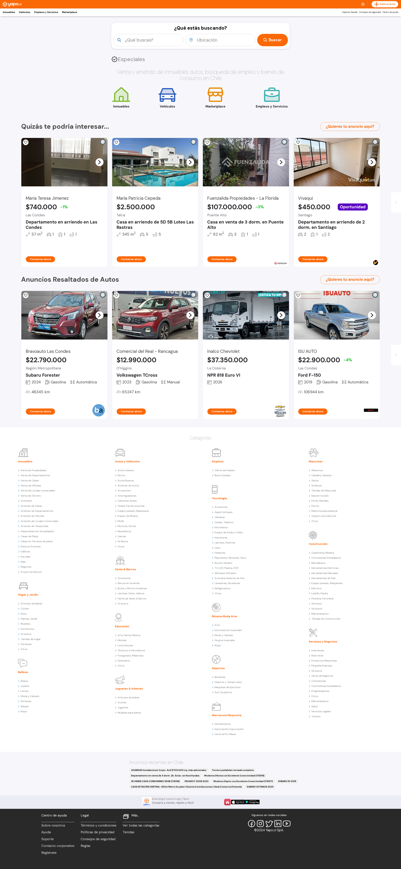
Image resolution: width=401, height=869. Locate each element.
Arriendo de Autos (128, 485)
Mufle (121, 521)
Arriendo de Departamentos (37, 511)
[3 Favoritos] (298, 295)
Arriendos (26, 500)
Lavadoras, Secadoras (227, 583)
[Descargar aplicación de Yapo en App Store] (238, 802)
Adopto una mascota (323, 516)
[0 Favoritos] (26, 142)
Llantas (122, 536)
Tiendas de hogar (31, 639)
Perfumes (26, 701)
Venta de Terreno (31, 495)
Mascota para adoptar (324, 511)
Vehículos (24, 12)
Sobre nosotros (53, 825)
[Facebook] (251, 823)
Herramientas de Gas (323, 578)
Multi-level (317, 655)
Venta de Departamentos (35, 475)
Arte (217, 625)
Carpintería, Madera (322, 552)
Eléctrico (316, 588)
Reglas (85, 846)
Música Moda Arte (224, 616)
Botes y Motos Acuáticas (132, 588)
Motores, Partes (127, 526)
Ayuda (46, 832)
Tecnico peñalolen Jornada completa (233, 770)
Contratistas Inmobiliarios (326, 557)
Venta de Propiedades (33, 470)
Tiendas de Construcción (325, 618)
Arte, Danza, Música (129, 635)
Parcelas (25, 556)
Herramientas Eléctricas (325, 568)
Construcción (318, 544)
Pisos (24, 613)
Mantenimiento (320, 613)
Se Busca (123, 541)
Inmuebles (9, 12)
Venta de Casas (30, 480)
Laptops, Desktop (225, 542)
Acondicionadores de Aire (230, 578)
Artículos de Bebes (31, 603)
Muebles (25, 623)
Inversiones (317, 650)
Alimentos (317, 470)
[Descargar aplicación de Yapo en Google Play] (252, 802)
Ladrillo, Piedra (319, 593)
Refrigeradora (222, 588)
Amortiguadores (127, 495)
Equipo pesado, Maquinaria (133, 511)
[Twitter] (269, 823)
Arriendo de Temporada (34, 526)
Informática (221, 527)
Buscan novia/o (320, 495)
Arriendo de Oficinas (32, 516)
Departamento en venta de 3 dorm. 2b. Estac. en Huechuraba (165, 775)
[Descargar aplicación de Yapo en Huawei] (227, 802)
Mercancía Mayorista (226, 715)
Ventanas (26, 644)
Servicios (316, 603)
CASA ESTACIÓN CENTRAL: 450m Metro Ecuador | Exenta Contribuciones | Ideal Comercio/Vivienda (186, 786)
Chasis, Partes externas (131, 506)
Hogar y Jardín (28, 595)
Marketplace (69, 12)
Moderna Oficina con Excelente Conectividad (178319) (234, 775)
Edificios (25, 551)
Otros (24, 649)
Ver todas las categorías (141, 825)
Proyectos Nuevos (31, 572)
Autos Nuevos (126, 480)
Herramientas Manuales (324, 573)
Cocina (25, 608)
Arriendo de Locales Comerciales (39, 521)
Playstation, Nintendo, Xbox (230, 557)
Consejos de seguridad (370, 12)
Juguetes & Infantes (129, 688)
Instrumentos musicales (228, 630)
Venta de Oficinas (31, 485)
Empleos (218, 461)
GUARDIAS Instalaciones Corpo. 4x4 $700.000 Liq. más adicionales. (169, 770)
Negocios (26, 566)
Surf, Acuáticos (223, 692)
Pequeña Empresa (321, 665)
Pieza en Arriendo (31, 546)
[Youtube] (286, 823)
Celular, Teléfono (224, 522)
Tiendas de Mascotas (323, 490)
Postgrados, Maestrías (130, 655)
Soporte (47, 839)
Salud (314, 706)
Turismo (315, 716)
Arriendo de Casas (31, 506)
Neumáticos (124, 531)
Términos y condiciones (98, 825)
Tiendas (128, 832)
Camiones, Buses (127, 500)
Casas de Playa (29, 536)
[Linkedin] (277, 823)
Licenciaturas (125, 645)
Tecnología (219, 498)
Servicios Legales (321, 711)
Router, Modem (223, 563)
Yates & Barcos (125, 569)
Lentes (25, 691)
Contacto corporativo (57, 846)
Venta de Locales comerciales (38, 490)
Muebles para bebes (129, 712)
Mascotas (316, 461)
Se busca (26, 634)
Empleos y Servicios (46, 12)
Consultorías (318, 681)
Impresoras (221, 537)
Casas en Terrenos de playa (37, 541)
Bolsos (24, 681)
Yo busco (123, 603)
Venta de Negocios (322, 675)
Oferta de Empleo (225, 470)
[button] (99, 162)
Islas (23, 561)
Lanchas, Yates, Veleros (131, 593)
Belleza (23, 672)
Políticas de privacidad (97, 832)
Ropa (24, 711)
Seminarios (124, 660)
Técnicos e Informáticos (131, 650)
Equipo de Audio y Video (229, 532)
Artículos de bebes (128, 697)
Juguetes (123, 707)
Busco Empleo (223, 475)
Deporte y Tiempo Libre (228, 682)
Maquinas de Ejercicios (228, 687)
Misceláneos (318, 563)
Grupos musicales (225, 640)
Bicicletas (220, 677)
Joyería (25, 686)
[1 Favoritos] (207, 142)
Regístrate (49, 853)
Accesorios (124, 490)
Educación (122, 626)
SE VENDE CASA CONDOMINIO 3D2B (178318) (155, 781)
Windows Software (225, 573)
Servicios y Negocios (323, 641)
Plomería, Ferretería (322, 598)
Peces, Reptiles (319, 500)
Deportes (218, 668)
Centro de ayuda (390, 12)
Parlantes (220, 552)
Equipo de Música (128, 516)
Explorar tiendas (350, 12)
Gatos (315, 480)
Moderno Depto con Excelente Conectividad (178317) (243, 781)
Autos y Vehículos (127, 461)
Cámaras (220, 517)
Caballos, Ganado (321, 475)
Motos (121, 475)
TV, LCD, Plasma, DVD (227, 568)
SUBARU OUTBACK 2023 (260, 786)
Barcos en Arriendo (129, 583)
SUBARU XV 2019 (287, 781)
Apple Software (223, 512)
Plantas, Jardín (29, 618)
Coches (122, 702)
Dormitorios (27, 629)
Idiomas (122, 640)
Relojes (25, 706)
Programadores (320, 691)
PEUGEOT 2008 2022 (196, 781)
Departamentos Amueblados (37, 531)
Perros (315, 506)
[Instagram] (260, 823)
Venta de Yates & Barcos (132, 598)
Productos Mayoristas (324, 660)
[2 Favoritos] (207, 295)
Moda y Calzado (30, 696)
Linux (217, 547)
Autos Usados (126, 470)
